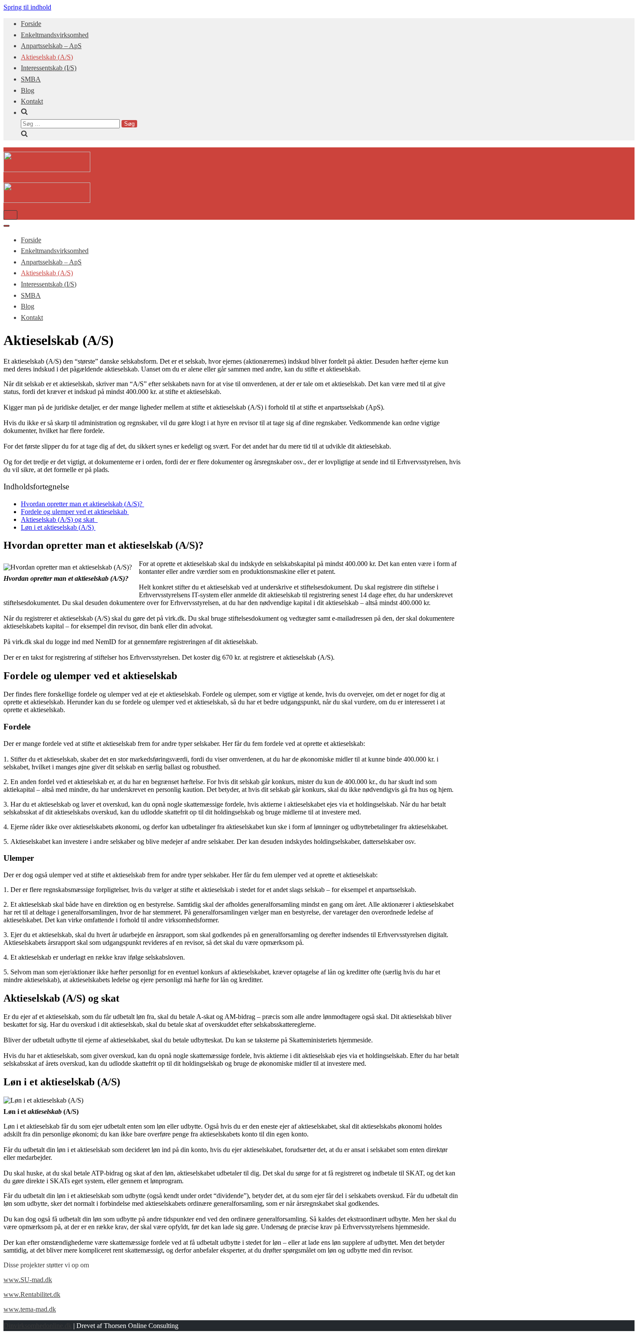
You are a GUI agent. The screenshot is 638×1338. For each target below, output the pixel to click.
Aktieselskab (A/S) (47, 57)
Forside (31, 23)
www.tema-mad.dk (29, 1309)
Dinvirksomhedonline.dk (37, 1325)
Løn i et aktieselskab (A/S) (58, 527)
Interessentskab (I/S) (48, 68)
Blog (27, 90)
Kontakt (32, 101)
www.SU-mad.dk (27, 1279)
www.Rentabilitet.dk (31, 1294)
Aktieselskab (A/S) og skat (59, 519)
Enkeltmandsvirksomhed (55, 35)
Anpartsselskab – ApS (51, 45)
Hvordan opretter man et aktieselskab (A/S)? (82, 504)
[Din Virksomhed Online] (46, 169)
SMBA (31, 79)
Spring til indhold (27, 7)
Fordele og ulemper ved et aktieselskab (75, 511)
